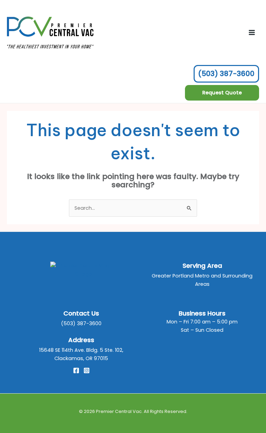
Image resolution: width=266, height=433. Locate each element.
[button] (222, 93)
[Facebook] (76, 370)
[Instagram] (86, 370)
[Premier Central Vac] (81, 269)
